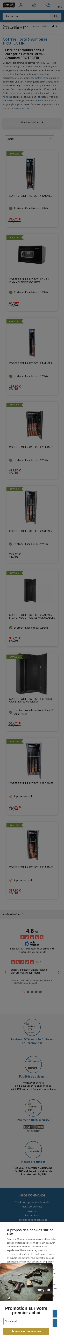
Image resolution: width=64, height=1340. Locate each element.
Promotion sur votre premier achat (26, 1310)
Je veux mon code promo (26, 1331)
